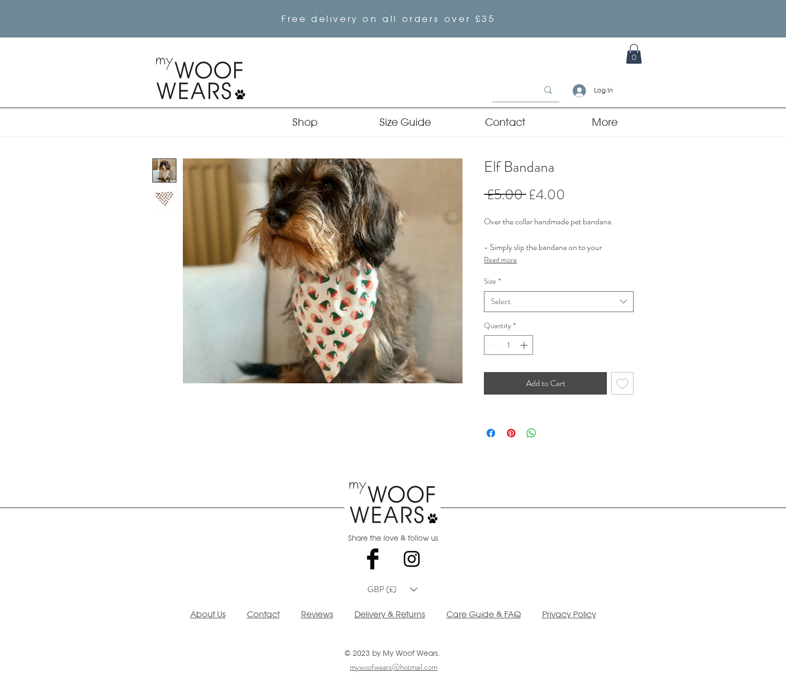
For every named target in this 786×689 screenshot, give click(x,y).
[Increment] (524, 345)
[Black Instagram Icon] (411, 559)
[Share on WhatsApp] (531, 433)
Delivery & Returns (390, 614)
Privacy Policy (569, 614)
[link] (634, 54)
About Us (208, 614)
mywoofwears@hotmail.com (393, 667)
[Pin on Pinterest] (511, 433)
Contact (263, 614)
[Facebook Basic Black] (372, 559)
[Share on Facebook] (490, 433)
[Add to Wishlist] (622, 383)
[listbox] (392, 589)
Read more (500, 259)
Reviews (317, 614)
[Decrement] (492, 345)
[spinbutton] (508, 345)
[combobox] (559, 301)
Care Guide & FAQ (483, 614)
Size (492, 281)
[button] (392, 589)
